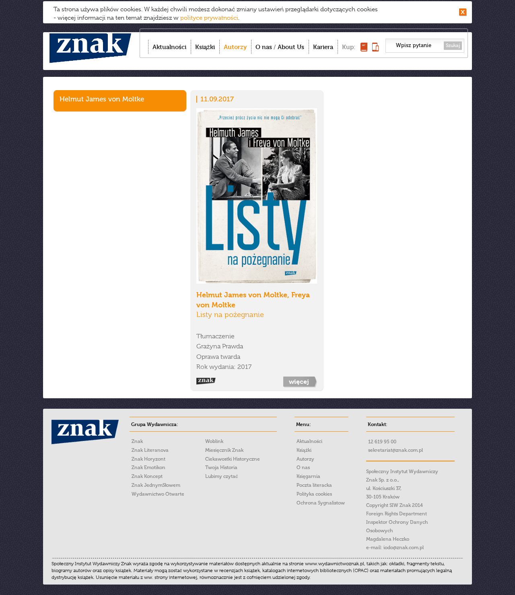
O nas (263, 47)
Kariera (323, 47)
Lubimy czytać (221, 476)
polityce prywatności (209, 17)
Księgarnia (308, 476)
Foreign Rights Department (396, 514)
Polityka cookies (314, 494)
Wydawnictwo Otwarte (158, 494)
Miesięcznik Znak (224, 450)
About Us (291, 47)
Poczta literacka (314, 485)
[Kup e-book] (375, 49)
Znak (137, 441)
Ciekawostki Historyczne (232, 459)
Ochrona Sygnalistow (321, 503)
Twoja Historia (221, 467)
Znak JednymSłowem (156, 485)
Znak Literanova (150, 450)
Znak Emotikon (148, 467)
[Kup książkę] (363, 49)
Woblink (214, 441)
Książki (205, 47)
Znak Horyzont (148, 459)
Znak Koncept (147, 476)
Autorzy (235, 47)
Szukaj (453, 45)
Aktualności (169, 47)
